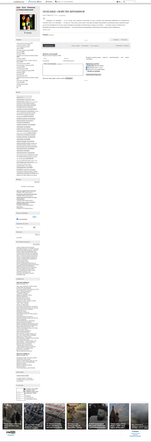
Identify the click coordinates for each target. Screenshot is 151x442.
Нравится (116, 39)
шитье (18, 48)
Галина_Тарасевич (22, 260)
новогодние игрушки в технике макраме (25, 121)
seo (18, 96)
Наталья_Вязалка (22, 269)
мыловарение (21, 75)
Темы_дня (26, 357)
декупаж (20, 99)
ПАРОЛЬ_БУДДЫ (28, 286)
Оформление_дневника (24, 338)
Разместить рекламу (135, 436)
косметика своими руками (25, 114)
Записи (18, 7)
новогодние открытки (22, 133)
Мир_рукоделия (32, 306)
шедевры (19, 237)
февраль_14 (32, 333)
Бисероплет (27, 326)
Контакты (135, 434)
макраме (19, 72)
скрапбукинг (21, 165)
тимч (24, 274)
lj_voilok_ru (29, 378)
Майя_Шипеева (21, 267)
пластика (19, 82)
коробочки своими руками (27, 112)
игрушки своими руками (23, 50)
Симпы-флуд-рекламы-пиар (25, 348)
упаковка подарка (29, 169)
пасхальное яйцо (31, 146)
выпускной (28, 97)
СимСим (19, 271)
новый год (34, 143)
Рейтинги (50, 1)
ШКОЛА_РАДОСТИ (22, 323)
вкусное (19, 52)
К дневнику (85, 45)
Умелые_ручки (21, 360)
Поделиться (124, 39)
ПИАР (28, 292)
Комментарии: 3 (29, 205)
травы (30, 165)
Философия (20, 326)
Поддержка (117, 2)
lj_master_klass (21, 378)
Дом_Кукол (20, 315)
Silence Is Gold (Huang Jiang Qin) (26, 191)
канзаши (31, 111)
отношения (33, 144)
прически (29, 158)
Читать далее (46, 29)
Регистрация (33, 1)
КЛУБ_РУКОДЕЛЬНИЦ (23, 325)
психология (19, 160)
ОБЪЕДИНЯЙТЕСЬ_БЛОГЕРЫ (26, 320)
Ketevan (36, 248)
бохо (25, 97)
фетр (37, 173)
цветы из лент (22, 175)
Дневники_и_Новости (23, 312)
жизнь (24, 107)
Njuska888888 (29, 251)
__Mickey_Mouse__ (30, 342)
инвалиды (23, 111)
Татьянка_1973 (21, 273)
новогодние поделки (25, 141)
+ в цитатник (61, 15)
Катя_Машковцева (22, 264)
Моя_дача (19, 286)
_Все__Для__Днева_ (23, 303)
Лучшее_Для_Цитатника (24, 345)
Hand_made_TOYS (22, 309)
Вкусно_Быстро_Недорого (24, 351)
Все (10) (37, 182)
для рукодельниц (22, 63)
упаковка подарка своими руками (27, 171)
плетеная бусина (22, 154)
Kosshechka (20, 250)
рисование (22, 162)
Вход (40, 1)
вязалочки (19, 322)
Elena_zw (27, 248)
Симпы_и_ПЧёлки (32, 328)
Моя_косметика (21, 308)
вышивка (19, 74)
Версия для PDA (135, 433)
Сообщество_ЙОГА (22, 329)
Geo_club (19, 339)
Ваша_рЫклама (21, 292)
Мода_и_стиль (34, 289)
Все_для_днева (21, 335)
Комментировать (49, 45)
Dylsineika (31, 247)
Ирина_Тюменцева (22, 263)
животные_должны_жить (24, 336)
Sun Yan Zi (20, 207)
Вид (120, 2)
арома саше (29, 95)
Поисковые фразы (31, 399)
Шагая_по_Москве (22, 295)
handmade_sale (31, 341)
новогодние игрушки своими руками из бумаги (27, 130)
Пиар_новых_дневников (24, 330)
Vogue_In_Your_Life (22, 362)
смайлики (59, 64)
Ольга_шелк (31, 270)
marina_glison (26, 256)
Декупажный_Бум (33, 323)
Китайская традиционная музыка (27, 194)
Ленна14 (36, 264)
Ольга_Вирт (30, 269)
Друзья (24, 7)
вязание (19, 53)
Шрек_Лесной (30, 273)
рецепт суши (34, 160)
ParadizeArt (20, 357)
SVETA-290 (24, 253)
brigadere (35, 253)
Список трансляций (22, 375)
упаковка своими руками (26, 173)
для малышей (21, 68)
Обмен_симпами (31, 335)
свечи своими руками (25, 164)
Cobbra (23, 247)
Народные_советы (26, 290)
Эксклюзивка (27, 287)
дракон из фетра (33, 101)
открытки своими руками (24, 70)
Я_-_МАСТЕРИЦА (25, 345)
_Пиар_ (30, 295)
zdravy (18, 290)
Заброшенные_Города (23, 297)
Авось (58, 1)
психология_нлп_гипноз (24, 359)
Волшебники (33, 325)
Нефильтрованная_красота (25, 316)
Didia (26, 247)
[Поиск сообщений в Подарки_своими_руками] (34, 217)
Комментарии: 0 (29, 192)
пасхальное (21, 146)
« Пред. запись (75, 45)
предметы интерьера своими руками (27, 55)
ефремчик (19, 274)
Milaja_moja (27, 250)
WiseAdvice (31, 362)
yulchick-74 (34, 257)
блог (18, 86)
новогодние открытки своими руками (26, 134)
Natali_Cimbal (21, 251)
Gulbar (32, 248)
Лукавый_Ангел (21, 266)
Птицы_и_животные (22, 305)
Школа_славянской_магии (24, 365)
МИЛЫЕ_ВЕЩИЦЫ (22, 296)
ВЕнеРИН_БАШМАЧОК (30, 258)
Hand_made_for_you (31, 360)
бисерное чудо (21, 80)
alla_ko (30, 253)
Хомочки (30, 309)
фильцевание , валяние (23, 65)
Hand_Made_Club (22, 341)
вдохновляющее (21, 46)
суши (26, 165)
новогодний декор (23, 143)
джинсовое (20, 101)
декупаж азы (29, 100)
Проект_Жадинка (30, 346)
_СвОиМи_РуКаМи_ (22, 293)
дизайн (27, 101)
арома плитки (22, 95)
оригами (19, 67)
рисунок (30, 162)
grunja (18, 254)
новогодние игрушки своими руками (26, 125)
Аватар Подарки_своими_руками (27, 22)
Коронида (30, 264)
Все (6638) (36, 244)
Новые (127, 45)
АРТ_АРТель (33, 357)
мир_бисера (33, 313)
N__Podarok (34, 250)
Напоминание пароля (68, 60)
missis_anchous (21, 257)
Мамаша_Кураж (21, 363)
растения (28, 160)
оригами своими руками (23, 145)
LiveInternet (19, 2)
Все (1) (37, 234)
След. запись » (94, 45)
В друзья (28, 32)
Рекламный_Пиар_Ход (23, 313)
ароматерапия (21, 84)
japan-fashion (20, 342)
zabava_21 (20, 258)
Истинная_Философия (23, 289)
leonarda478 (34, 254)
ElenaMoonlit (20, 248)
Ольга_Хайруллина (22, 270)
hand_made (25, 339)
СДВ (32, 326)
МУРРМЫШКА (30, 266)
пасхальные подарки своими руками (26, 149)
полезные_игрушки (22, 306)
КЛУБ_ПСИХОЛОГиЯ (23, 332)
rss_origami (20, 381)
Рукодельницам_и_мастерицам (26, 367)
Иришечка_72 (32, 263)
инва (18, 111)
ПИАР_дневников (22, 328)
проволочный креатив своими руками (27, 77)
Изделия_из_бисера (32, 308)
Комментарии (31, 7)
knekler (22, 254)
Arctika (18, 247)
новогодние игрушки (26, 118)
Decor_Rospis (35, 338)
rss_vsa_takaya (29, 379)
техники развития (22, 45)
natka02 (28, 257)
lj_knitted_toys (21, 379)
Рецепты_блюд (21, 366)
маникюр (20, 116)
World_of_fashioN (26, 343)
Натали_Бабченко (31, 267)
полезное (19, 58)
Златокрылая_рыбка (23, 261)
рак (23, 160)
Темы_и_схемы (31, 300)
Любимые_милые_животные (25, 318)
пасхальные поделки (26, 153)
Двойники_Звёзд (21, 310)
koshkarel (27, 254)
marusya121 (34, 256)
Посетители (29, 397)
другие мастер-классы (23, 43)
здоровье (32, 109)
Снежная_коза (26, 271)
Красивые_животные (23, 302)
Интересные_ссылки (23, 333)
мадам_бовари (27, 322)
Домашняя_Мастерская (24, 299)
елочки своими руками (27, 103)
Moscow (19, 343)
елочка (19, 103)
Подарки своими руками (17, 10)
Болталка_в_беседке (23, 349)
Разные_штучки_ (22, 300)
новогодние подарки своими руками (26, 138)
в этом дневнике (22, 219)
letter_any (19, 256)
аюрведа (20, 97)
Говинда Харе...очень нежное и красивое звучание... (26, 202)
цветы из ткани (32, 175)
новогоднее (28, 116)
